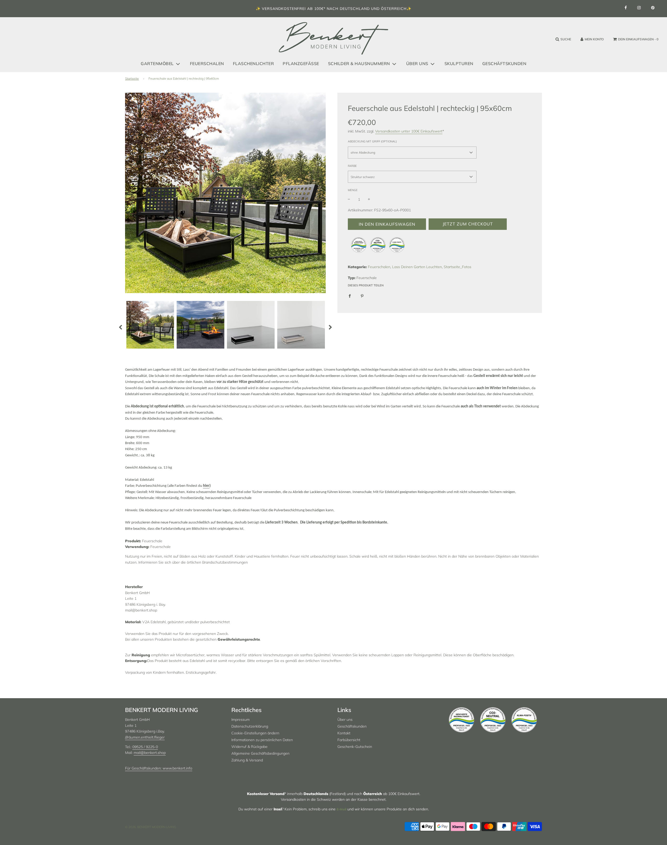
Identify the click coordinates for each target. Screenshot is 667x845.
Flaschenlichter (253, 63)
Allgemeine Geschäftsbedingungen (260, 753)
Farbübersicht (348, 739)
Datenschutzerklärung (249, 726)
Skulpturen (458, 63)
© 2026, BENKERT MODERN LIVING (150, 827)
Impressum (240, 719)
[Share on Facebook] (349, 295)
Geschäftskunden (504, 63)
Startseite (132, 78)
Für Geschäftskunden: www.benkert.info (158, 768)
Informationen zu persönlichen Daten (262, 739)
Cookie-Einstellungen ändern (255, 733)
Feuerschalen (207, 63)
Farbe (352, 166)
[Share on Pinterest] (362, 295)
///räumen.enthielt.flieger (145, 737)
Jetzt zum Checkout (468, 223)
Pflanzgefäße (301, 63)
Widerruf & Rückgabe (249, 746)
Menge (352, 190)
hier (206, 486)
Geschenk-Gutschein (354, 746)
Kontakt (343, 733)
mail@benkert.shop (150, 752)
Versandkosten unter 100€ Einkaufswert (408, 131)
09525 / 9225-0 (145, 747)
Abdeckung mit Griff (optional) (372, 141)
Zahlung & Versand (247, 760)
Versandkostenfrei (284, 8)
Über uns (345, 719)
